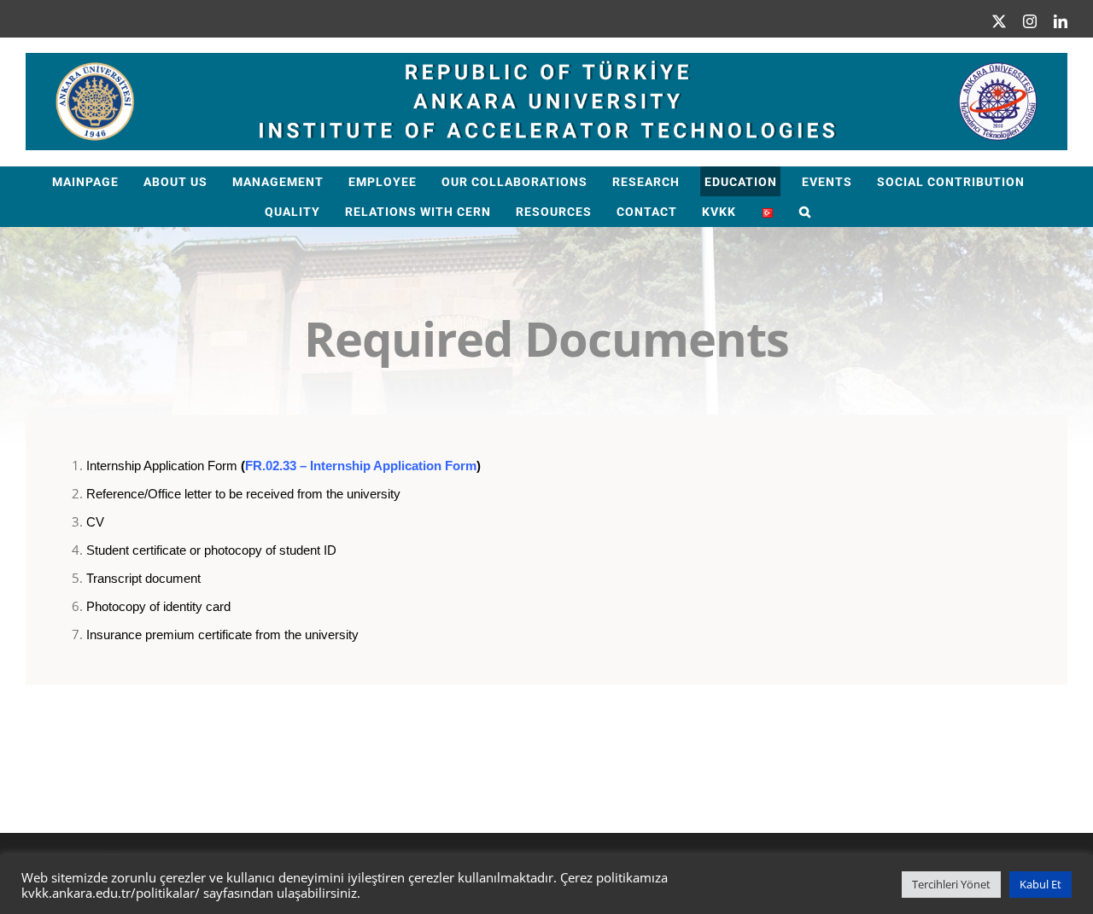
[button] (805, 211)
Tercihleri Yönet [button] (951, 884)
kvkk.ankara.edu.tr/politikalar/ (110, 892)
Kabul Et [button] (1040, 884)
